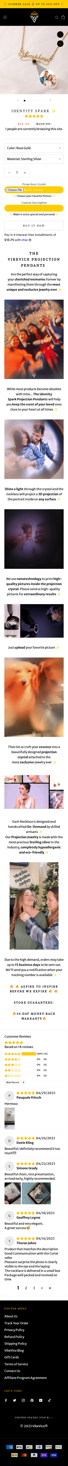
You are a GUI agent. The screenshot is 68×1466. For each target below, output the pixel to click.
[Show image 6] (43, 100)
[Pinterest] (32, 1400)
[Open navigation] (5, 17)
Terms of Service (16, 1364)
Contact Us (12, 1371)
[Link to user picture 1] (10, 1118)
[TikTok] (49, 1400)
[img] (26, 1093)
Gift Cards (11, 1357)
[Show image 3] (32, 100)
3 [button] (34, 1288)
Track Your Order (16, 1323)
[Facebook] (5, 1400)
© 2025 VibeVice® (34, 1426)
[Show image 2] (28, 100)
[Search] (56, 17)
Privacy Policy (14, 1330)
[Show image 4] (36, 100)
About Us (10, 1316)
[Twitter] (14, 1400)
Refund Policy (14, 1337)
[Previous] (17, 100)
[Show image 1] (24, 100)
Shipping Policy (15, 1344)
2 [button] (26, 1288)
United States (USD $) (32, 1417)
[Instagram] (23, 1400)
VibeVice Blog (14, 1351)
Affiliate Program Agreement (25, 1378)
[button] (34, 116)
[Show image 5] (40, 100)
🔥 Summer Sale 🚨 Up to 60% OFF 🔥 (34, 4)
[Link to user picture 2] (36, 1193)
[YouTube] (40, 1400)
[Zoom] (60, 34)
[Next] (50, 100)
